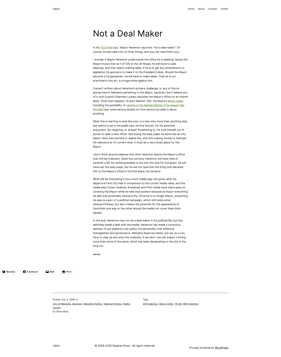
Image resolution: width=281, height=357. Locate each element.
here (176, 51)
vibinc (56, 8)
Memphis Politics (93, 303)
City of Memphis (62, 303)
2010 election (150, 303)
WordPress (221, 347)
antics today (175, 101)
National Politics (113, 303)
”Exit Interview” (109, 47)
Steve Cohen (166, 303)
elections (77, 303)
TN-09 (178, 303)
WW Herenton (190, 303)
